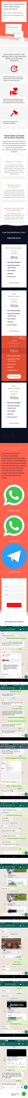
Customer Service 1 (14, 510)
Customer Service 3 (14, 541)
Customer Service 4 (14, 571)
